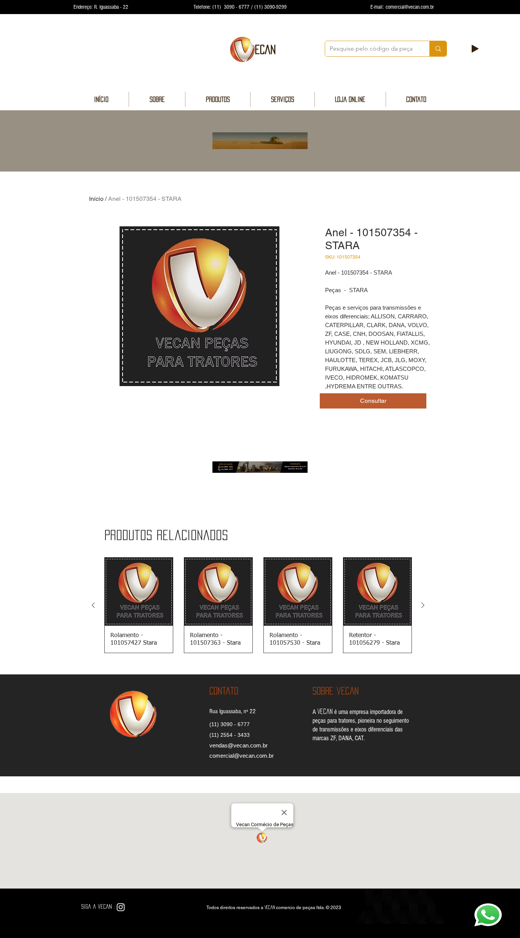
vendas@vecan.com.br (238, 745)
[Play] (475, 48)
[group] (258, 605)
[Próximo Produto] (422, 605)
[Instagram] (120, 907)
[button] (373, 401)
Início (96, 198)
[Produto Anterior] (93, 605)
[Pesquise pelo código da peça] (438, 48)
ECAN (265, 49)
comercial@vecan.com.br (410, 7)
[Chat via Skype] (139, 907)
